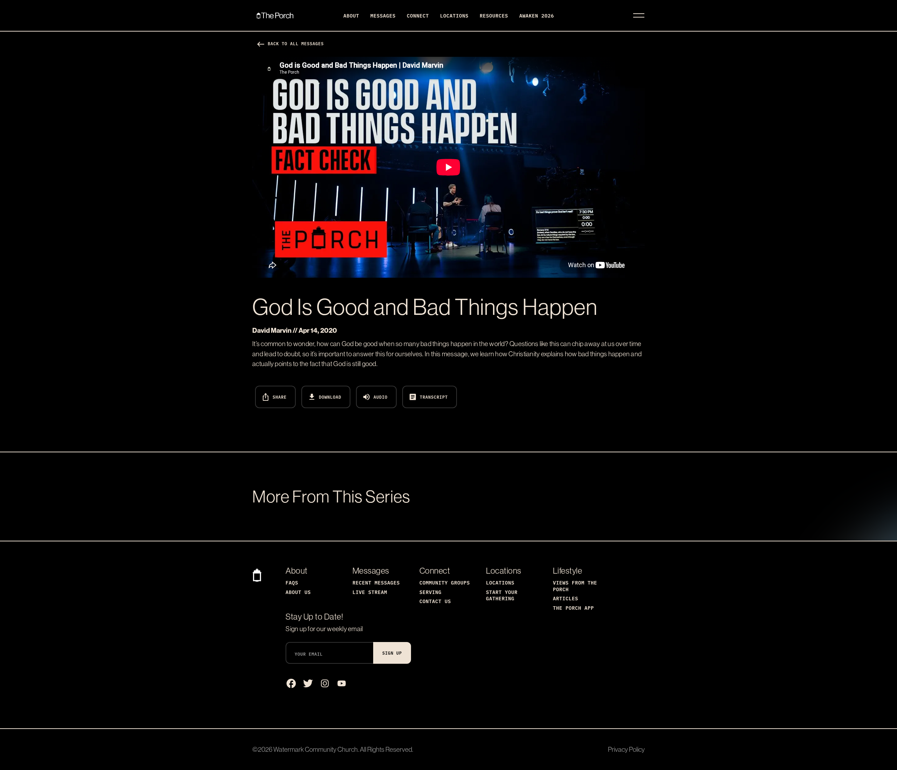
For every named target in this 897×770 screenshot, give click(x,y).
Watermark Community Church (315, 749)
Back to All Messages (290, 43)
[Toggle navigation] (639, 15)
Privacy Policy (626, 749)
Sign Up (392, 653)
